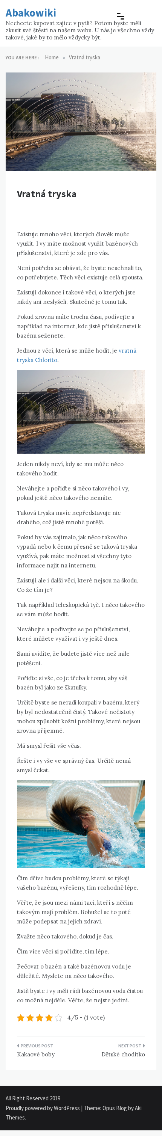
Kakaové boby (36, 1054)
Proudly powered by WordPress (43, 1108)
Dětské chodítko (123, 1054)
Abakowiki (31, 13)
